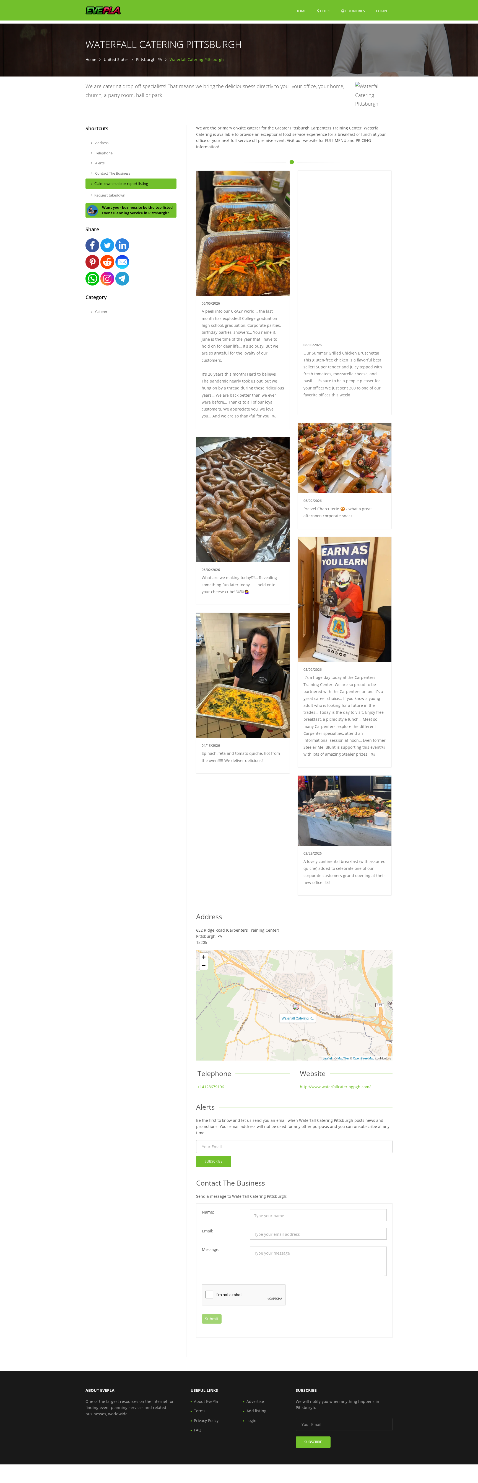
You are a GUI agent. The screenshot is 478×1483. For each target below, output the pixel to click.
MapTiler (343, 1058)
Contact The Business (112, 173)
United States (116, 59)
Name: (208, 1212)
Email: (207, 1231)
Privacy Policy (206, 1420)
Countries (354, 10)
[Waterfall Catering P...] (296, 1006)
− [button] (204, 965)
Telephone (103, 153)
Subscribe (213, 1161)
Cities (324, 10)
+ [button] (204, 957)
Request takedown (109, 195)
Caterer (100, 311)
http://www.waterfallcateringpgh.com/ (335, 1086)
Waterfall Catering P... (298, 1018)
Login (381, 10)
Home (300, 10)
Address (101, 142)
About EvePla (206, 1401)
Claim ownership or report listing (121, 183)
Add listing (256, 1410)
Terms (200, 1410)
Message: (210, 1249)
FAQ (197, 1430)
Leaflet (327, 1058)
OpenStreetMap (363, 1058)
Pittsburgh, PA (149, 59)
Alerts (99, 162)
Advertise (255, 1401)
